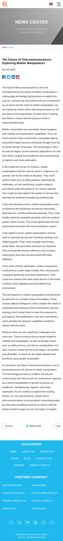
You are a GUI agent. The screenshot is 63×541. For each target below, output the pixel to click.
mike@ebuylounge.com (36, 537)
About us (28, 451)
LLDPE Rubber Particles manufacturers (45, 493)
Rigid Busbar (39, 485)
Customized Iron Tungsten (12, 486)
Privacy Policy (40, 465)
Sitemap (19, 465)
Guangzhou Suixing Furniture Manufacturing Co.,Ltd (15, 493)
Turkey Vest (9, 508)
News (14, 458)
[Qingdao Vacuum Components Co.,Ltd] (4, 4)
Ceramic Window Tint (14, 501)
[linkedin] (19, 522)
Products (47, 451)
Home (4, 47)
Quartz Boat (39, 508)
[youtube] (35, 522)
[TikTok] (51, 522)
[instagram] (43, 522)
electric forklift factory (42, 501)
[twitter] (27, 522)
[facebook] (11, 522)
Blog (27, 458)
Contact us (44, 458)
